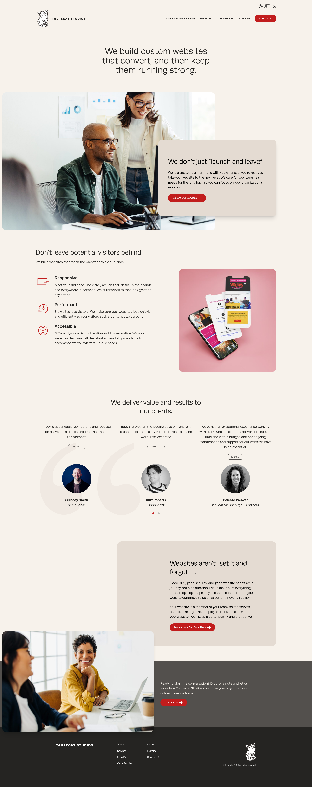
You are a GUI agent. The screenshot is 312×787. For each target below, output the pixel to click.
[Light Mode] (261, 6)
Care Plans (123, 757)
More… (77, 446)
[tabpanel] (76, 465)
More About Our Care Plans (190, 627)
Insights (151, 744)
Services (206, 18)
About (120, 744)
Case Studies (225, 18)
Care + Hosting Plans (180, 18)
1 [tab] (153, 513)
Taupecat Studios (74, 745)
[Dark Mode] (274, 6)
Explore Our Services (184, 198)
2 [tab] (158, 513)
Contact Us (265, 18)
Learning (244, 18)
